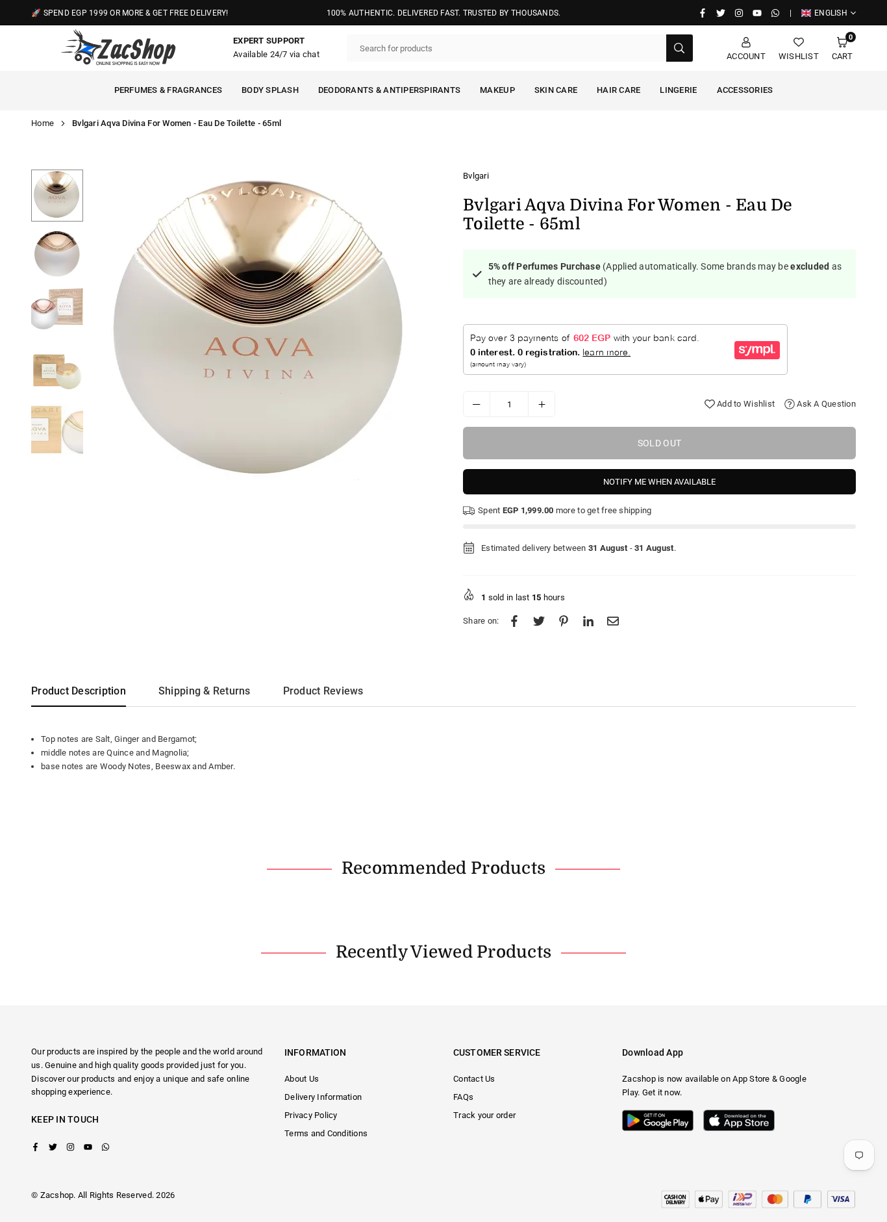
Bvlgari (476, 176)
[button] (842, 48)
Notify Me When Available (659, 482)
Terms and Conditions (326, 1133)
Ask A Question (825, 404)
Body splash (270, 90)
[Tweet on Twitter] (539, 621)
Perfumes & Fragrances (168, 90)
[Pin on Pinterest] (563, 621)
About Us (301, 1079)
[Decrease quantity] (477, 404)
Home (42, 123)
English (830, 13)
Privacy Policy (311, 1115)
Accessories (745, 90)
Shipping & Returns (204, 691)
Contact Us (474, 1079)
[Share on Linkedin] (588, 621)
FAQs (463, 1097)
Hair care (618, 90)
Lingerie (678, 90)
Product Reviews (323, 691)
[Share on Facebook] (514, 621)
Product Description (78, 691)
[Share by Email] (613, 621)
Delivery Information (323, 1097)
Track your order (484, 1115)
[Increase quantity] (542, 404)
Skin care (555, 90)
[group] (262, 332)
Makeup (497, 90)
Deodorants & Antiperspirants (389, 90)
